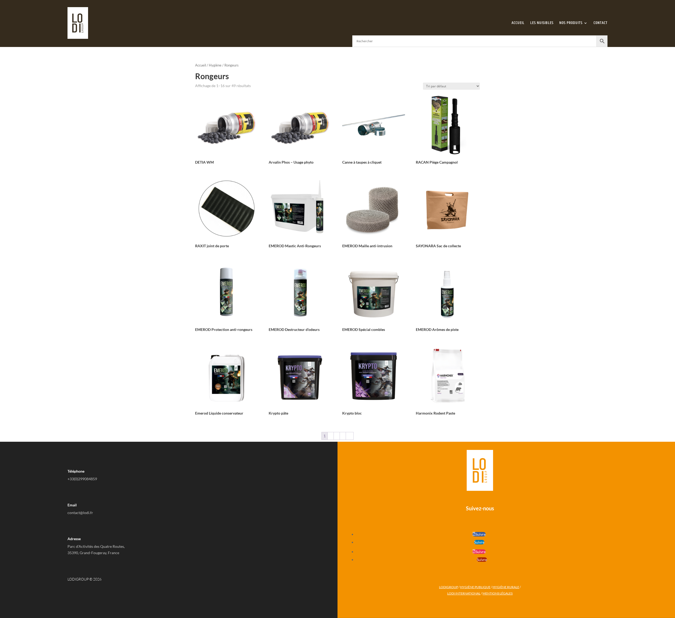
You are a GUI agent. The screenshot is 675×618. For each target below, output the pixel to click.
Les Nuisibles (541, 23)
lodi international (463, 593)
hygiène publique (475, 587)
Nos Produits (570, 23)
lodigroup (448, 587)
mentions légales (498, 593)
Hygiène (215, 65)
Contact (601, 23)
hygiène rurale (506, 587)
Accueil (518, 23)
